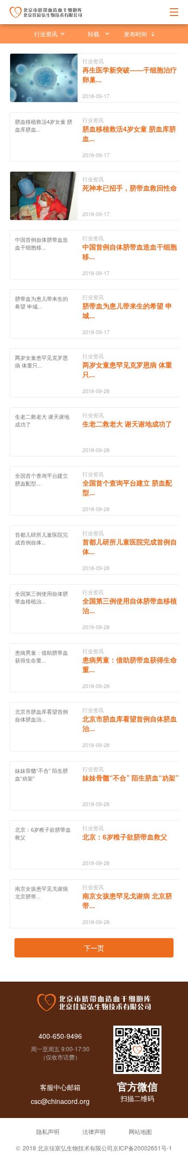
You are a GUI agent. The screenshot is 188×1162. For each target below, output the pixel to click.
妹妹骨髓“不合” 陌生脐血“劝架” (130, 777)
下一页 (94, 948)
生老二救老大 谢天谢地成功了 (127, 423)
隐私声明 (47, 1131)
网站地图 (140, 1131)
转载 (93, 33)
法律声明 (94, 1131)
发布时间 (135, 33)
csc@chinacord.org (60, 1101)
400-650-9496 (60, 1036)
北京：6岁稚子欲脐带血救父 (124, 836)
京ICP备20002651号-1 (142, 1148)
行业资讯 (45, 33)
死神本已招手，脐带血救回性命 (129, 187)
